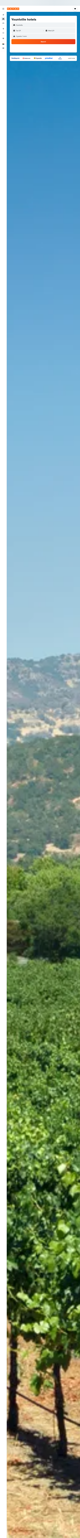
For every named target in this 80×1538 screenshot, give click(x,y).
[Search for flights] (3, 15)
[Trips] (3, 38)
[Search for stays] (3, 19)
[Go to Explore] (3, 29)
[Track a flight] (3, 33)
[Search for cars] (3, 23)
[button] (3, 9)
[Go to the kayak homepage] (13, 9)
